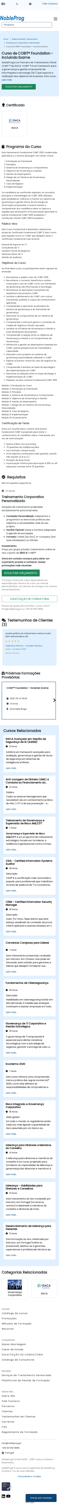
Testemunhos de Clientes (19, 1416)
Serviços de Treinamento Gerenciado (26, 1375)
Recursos (8, 1328)
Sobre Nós (8, 1396)
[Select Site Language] (3, 3)
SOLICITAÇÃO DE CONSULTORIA (29, 599)
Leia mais (7, 79)
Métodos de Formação (17, 1323)
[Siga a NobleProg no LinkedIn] (3, 1496)
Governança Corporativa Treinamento (23, 43)
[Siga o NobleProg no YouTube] (8, 1496)
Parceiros (8, 1406)
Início (5, 39)
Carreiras (8, 1421)
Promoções (9, 1318)
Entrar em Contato (41, 1498)
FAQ (4, 1427)
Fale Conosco (50, 3)
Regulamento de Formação (20, 1432)
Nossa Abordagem (14, 1344)
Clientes (7, 1411)
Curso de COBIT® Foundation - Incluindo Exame (27, 46)
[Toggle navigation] (55, 18)
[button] (54, 700)
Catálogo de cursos (15, 1313)
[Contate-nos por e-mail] (30, 3)
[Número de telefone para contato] (17, 3)
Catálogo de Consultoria (18, 1359)
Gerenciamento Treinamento (24, 39)
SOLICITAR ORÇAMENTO (18, 86)
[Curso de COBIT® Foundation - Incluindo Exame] (15, 18)
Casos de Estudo (13, 1349)
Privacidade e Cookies (29, 1476)
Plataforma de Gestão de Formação (26, 1380)
